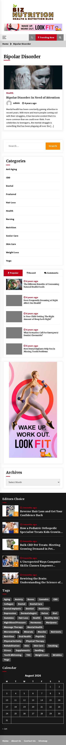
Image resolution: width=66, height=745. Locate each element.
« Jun (4, 728)
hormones (35, 622)
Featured (11, 194)
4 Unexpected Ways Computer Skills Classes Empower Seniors (40, 563)
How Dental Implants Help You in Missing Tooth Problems (39, 350)
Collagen (8, 603)
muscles (42, 631)
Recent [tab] (32, 272)
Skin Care (11, 244)
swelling (39, 650)
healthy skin (51, 617)
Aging (7, 599)
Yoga (8, 260)
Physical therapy (35, 641)
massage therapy (13, 627)
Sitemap (42, 740)
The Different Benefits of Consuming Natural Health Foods (41, 285)
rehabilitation (12, 645)
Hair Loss (11, 202)
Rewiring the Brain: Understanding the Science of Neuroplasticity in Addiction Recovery (40, 580)
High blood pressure (15, 622)
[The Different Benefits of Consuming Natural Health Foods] (14, 284)
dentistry (44, 608)
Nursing (10, 219)
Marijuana (51, 622)
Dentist (30, 608)
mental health (34, 627)
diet (55, 613)
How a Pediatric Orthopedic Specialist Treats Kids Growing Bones (41, 530)
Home (5, 740)
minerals (28, 631)
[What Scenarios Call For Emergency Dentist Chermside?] (14, 332)
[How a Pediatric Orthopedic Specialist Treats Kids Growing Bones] (10, 527)
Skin (26, 645)
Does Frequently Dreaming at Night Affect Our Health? (41, 301)
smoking (53, 645)
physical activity (12, 641)
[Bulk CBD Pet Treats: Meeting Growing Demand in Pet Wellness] (10, 544)
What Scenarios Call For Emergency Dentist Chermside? (41, 334)
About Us (16, 740)
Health (9, 92)
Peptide (40, 636)
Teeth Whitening (12, 655)
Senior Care (12, 235)
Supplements (23, 650)
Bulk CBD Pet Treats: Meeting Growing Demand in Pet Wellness (40, 547)
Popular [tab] (13, 272)
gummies (9, 617)
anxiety (19, 599)
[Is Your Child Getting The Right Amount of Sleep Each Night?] (14, 316)
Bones (31, 599)
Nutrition (11, 227)
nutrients (56, 631)
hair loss (23, 617)
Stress (7, 650)
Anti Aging (11, 169)
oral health (25, 636)
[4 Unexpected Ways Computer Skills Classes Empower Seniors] (10, 561)
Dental (9, 185)
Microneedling (11, 631)
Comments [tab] (52, 272)
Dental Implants (12, 608)
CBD (8, 177)
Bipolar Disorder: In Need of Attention (33, 97)
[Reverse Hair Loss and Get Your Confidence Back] (10, 510)
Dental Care (36, 603)
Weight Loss (12, 252)
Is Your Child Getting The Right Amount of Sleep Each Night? (39, 317)
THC (28, 655)
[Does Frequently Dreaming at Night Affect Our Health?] (14, 300)
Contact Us (30, 740)
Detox (44, 613)
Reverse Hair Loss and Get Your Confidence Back (41, 513)
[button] (32, 37)
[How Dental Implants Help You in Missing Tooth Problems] (14, 349)
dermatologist (29, 613)
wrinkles (57, 655)
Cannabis (44, 599)
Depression (10, 613)
